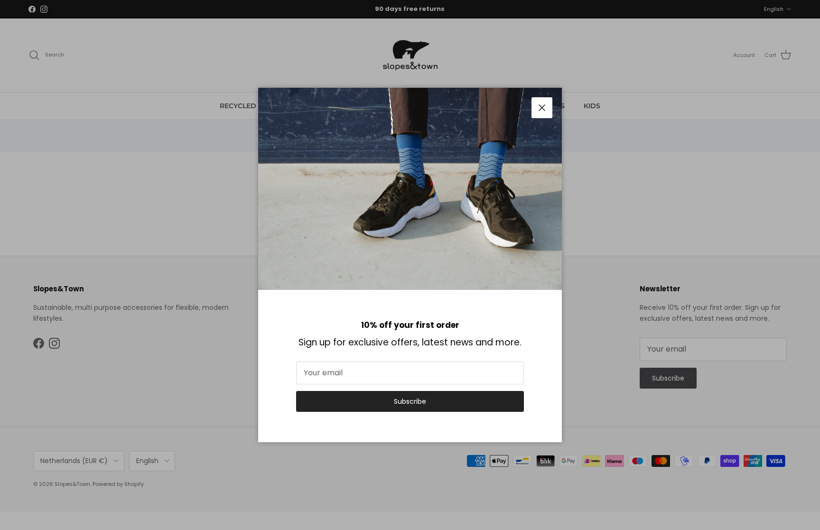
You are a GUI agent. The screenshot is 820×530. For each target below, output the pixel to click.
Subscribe (410, 401)
